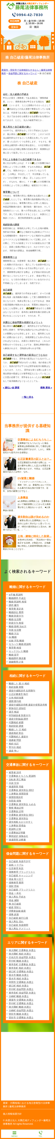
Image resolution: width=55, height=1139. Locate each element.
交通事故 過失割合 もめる (22, 804)
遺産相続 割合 (16, 733)
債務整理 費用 (16, 882)
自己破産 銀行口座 (18, 918)
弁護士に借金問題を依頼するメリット (23, 322)
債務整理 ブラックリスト (22, 872)
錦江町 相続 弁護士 (19, 985)
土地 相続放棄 (16, 697)
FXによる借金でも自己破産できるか (22, 159)
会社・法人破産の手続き (16, 94)
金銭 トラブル (16, 865)
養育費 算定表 (16, 609)
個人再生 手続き (17, 897)
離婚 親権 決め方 (17, 626)
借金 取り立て (16, 879)
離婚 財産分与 (16, 616)
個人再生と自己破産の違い (17, 127)
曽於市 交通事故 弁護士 (21, 1017)
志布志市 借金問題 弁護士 (22, 957)
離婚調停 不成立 (17, 598)
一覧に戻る (27, 397)
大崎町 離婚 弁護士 (19, 996)
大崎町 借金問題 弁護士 (21, 1010)
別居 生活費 (15, 630)
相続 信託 (14, 743)
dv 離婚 (13, 637)
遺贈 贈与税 (15, 701)
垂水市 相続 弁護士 (19, 978)
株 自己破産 (15, 904)
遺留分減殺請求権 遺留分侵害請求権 (28, 705)
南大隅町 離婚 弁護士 (20, 1007)
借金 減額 (14, 900)
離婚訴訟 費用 (16, 612)
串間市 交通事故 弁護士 (21, 982)
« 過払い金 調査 (11, 387)
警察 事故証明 (16, 808)
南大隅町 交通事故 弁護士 (22, 950)
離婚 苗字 (14, 655)
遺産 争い (14, 751)
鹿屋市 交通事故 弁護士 (21, 1000)
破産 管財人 (15, 907)
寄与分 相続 (15, 747)
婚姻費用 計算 (16, 662)
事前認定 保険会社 (18, 836)
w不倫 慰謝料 (16, 594)
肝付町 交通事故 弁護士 (21, 1003)
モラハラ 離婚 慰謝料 (20, 644)
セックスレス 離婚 (18, 651)
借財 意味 (14, 886)
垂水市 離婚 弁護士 (19, 975)
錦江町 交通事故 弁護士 (21, 971)
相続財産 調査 (16, 726)
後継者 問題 (15, 740)
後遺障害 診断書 (17, 839)
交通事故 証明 (16, 811)
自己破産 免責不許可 (20, 861)
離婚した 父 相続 (17, 729)
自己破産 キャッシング (21, 875)
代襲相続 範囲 (16, 722)
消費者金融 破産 (17, 911)
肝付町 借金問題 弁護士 (21, 989)
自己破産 (7, 290)
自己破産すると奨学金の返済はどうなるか (25, 355)
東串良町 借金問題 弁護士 (22, 993)
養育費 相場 (15, 647)
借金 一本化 (15, 893)
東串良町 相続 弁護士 (20, 968)
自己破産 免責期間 (18, 925)
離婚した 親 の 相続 (19, 683)
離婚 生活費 (15, 619)
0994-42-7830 (30, 15)
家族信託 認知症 (17, 708)
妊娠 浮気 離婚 (16, 640)
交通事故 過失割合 (18, 818)
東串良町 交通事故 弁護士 (22, 964)
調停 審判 (14, 605)
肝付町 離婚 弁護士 (19, 961)
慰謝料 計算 (15, 829)
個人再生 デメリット (20, 928)
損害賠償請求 (16, 797)
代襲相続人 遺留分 (18, 736)
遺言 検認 (14, 712)
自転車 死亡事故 (17, 779)
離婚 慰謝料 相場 (17, 601)
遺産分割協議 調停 (18, 719)
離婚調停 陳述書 (17, 658)
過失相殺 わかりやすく (21, 822)
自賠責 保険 (15, 801)
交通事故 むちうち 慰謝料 (22, 776)
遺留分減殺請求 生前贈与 (22, 690)
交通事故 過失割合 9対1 (21, 815)
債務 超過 (14, 914)
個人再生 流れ (16, 921)
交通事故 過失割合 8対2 (21, 790)
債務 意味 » (46, 387)
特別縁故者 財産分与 (20, 715)
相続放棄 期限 (16, 687)
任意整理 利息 (16, 868)
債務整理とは (10, 257)
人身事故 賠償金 (17, 825)
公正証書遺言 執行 (18, 694)
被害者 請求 (15, 772)
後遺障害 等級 (16, 786)
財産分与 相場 (16, 623)
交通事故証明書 (17, 832)
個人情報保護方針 (12, 1114)
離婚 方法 (14, 633)
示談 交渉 (14, 783)
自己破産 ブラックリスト (22, 889)
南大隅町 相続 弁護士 (20, 954)
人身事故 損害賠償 (18, 793)
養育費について (11, 192)
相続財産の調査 (11, 224)
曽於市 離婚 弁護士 (19, 1014)
